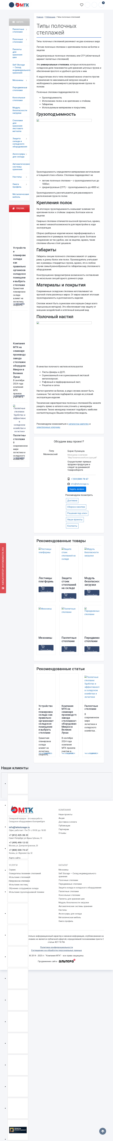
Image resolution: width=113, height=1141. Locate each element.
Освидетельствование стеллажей (25, 873)
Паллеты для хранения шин (17, 53)
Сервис (12, 869)
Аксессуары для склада (19, 155)
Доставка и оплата (68, 822)
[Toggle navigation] (11, 4)
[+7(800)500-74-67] (87, 5)
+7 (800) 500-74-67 (18, 850)
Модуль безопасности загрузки (20, 110)
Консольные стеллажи (19, 99)
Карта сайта (14, 858)
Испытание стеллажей (19, 877)
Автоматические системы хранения (21, 167)
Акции (61, 818)
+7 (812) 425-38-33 (18, 835)
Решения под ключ (77, 513)
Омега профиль (17, 185)
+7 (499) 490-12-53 (18, 842)
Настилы (17, 177)
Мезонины (18, 80)
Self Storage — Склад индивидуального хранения (21, 69)
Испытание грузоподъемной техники (26, 892)
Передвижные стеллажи (20, 89)
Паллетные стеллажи (18, 30)
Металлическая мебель (21, 195)
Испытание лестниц (18, 884)
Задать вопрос (76, 489)
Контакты (72, 526)
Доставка (72, 500)
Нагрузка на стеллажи (19, 881)
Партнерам (64, 829)
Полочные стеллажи (18, 40)
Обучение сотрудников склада (23, 888)
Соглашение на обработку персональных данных (56, 950)
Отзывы (62, 833)
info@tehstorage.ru (94, 5)
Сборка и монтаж (76, 507)
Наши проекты (75, 519)
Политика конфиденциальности (56, 947)
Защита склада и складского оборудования (20, 142)
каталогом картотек (78, 424)
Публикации (64, 825)
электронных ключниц (48, 427)
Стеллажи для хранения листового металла (18, 125)
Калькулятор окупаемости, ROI (3, 566)
